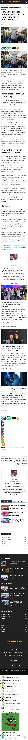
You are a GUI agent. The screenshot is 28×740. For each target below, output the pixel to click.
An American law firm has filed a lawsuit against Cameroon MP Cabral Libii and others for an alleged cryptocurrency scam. (20, 461)
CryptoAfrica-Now (8, 5)
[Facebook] (14, 283)
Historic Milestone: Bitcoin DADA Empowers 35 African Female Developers (17, 595)
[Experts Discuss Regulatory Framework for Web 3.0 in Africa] (4, 577)
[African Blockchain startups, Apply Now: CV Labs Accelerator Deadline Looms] (5, 507)
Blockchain (11, 7)
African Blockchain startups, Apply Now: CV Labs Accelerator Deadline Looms (17, 507)
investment (4, 449)
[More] (14, 24)
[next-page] (5, 526)
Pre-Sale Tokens (23, 670)
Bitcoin (6, 670)
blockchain (8, 447)
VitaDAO (19, 175)
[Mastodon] (2, 435)
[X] (5, 48)
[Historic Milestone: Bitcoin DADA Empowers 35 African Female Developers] (5, 595)
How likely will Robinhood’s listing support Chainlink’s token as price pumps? (7, 460)
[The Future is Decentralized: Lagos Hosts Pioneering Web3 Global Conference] (14, 292)
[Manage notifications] (24, 737)
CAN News (11, 670)
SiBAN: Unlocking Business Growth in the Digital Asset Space (16, 521)
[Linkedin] (2, 48)
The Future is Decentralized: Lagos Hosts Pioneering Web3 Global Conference (12, 305)
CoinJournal (8, 249)
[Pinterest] (2, 432)
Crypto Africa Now (19, 673)
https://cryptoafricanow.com (14, 481)
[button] (2, 2)
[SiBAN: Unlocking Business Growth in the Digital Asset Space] (5, 520)
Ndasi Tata (5, 22)
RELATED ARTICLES (6, 501)
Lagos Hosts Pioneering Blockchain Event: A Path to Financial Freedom (17, 514)
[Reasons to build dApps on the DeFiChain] (14, 379)
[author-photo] (14, 477)
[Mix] (2, 438)
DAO (20, 7)
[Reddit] (2, 427)
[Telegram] (7, 48)
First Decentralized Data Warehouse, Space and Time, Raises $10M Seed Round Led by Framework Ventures (12, 349)
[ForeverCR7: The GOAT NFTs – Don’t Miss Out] (5, 570)
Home (2, 5)
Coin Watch (16, 670)
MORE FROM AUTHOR (18, 501)
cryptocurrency (14, 447)
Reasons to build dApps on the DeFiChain (13, 389)
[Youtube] (17, 495)
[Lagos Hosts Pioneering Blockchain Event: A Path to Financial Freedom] (5, 514)
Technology (4, 9)
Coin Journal (16, 7)
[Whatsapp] (10, 48)
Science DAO (7, 188)
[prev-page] (2, 526)
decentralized (21, 447)
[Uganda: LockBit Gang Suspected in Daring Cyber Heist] (3, 563)
